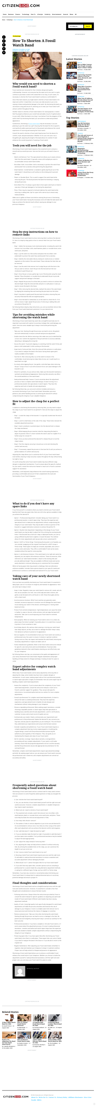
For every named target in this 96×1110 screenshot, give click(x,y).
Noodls (33, 1100)
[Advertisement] (32, 30)
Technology (25, 14)
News (71, 14)
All (76, 14)
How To (33, 14)
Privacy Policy (62, 1097)
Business (11, 14)
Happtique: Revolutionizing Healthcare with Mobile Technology (85, 151)
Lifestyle (40, 14)
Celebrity (47, 14)
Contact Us (52, 1097)
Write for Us (43, 1097)
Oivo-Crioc (88, 1097)
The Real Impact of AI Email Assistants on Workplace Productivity (85, 110)
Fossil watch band (34, 123)
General (65, 14)
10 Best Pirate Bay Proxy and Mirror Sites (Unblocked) (85, 174)
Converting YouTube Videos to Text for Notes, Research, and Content (85, 77)
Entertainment (56, 14)
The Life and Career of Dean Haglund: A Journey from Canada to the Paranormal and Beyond (86, 138)
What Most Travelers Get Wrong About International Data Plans (85, 89)
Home (5, 14)
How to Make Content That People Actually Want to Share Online (85, 66)
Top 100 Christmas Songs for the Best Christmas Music (84, 124)
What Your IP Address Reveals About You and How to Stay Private (85, 100)
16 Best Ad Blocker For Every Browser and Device (85, 162)
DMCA (39, 1100)
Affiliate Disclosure (75, 1097)
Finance (17, 14)
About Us (34, 1097)
